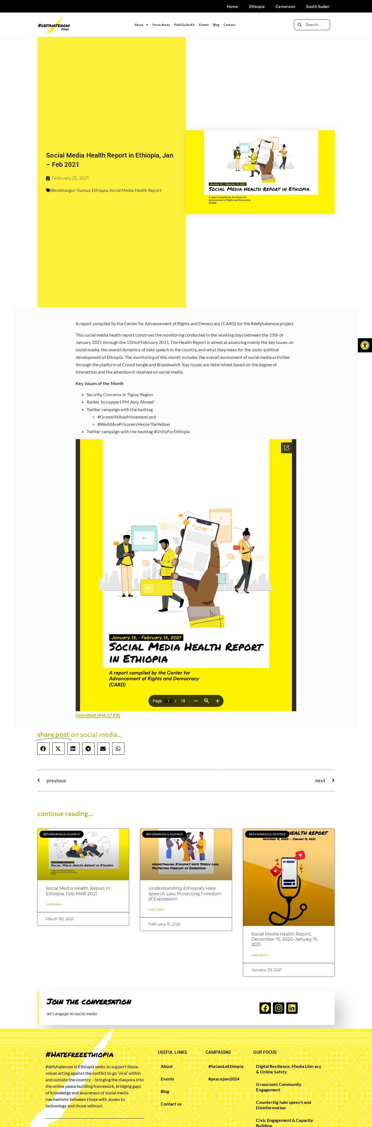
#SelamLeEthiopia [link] (224, 1066)
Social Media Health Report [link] (135, 190)
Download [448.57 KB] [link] (98, 715)
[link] (365, 345)
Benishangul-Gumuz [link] (70, 190)
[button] (43, 749)
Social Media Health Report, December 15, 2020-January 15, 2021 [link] (284, 939)
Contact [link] (230, 24)
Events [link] (204, 24)
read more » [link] (54, 904)
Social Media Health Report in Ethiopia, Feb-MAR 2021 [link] (78, 891)
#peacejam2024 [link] (223, 1078)
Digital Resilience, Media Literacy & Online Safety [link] (288, 1069)
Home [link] (232, 6)
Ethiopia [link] (257, 6)
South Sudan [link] (317, 6)
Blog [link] (216, 24)
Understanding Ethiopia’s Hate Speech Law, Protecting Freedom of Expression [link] (184, 893)
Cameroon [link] (285, 6)
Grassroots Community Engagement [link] (278, 1087)
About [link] (139, 24)
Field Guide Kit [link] (184, 24)
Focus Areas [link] (161, 24)
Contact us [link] (171, 1103)
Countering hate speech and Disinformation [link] (283, 1105)
